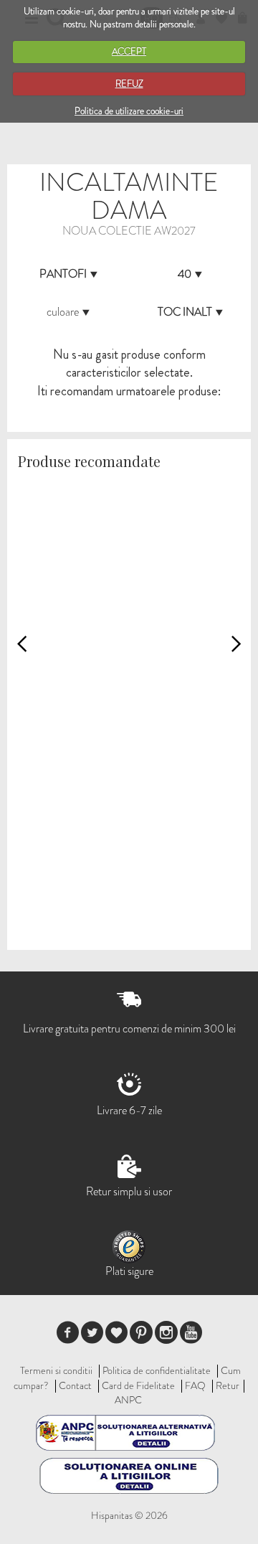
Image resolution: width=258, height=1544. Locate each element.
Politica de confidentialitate (156, 1370)
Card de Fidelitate (138, 1385)
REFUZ (129, 83)
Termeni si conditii (56, 1370)
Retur (227, 1385)
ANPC (128, 1400)
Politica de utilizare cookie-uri (129, 111)
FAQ (195, 1385)
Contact (75, 1385)
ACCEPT (129, 51)
